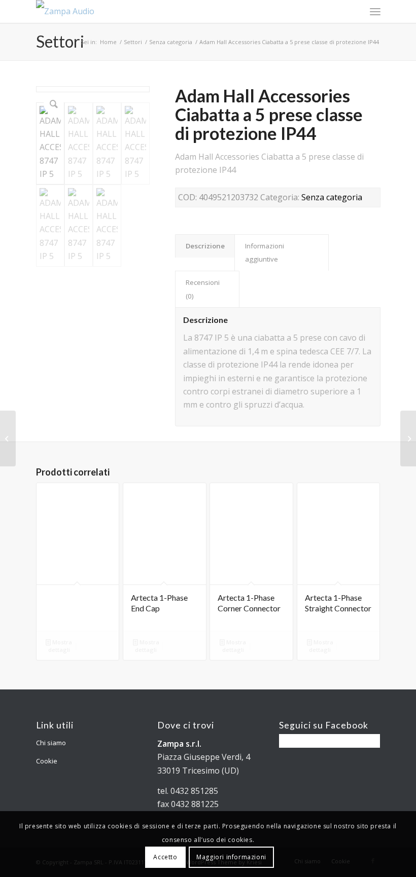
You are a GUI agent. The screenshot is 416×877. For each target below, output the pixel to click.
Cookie (46, 760)
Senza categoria (170, 42)
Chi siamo (51, 742)
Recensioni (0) (203, 289)
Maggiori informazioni (231, 857)
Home (108, 42)
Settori (60, 41)
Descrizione (205, 245)
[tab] (205, 246)
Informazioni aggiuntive (264, 252)
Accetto (165, 857)
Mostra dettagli (60, 645)
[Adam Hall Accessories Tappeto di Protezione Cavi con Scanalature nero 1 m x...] (8, 438)
